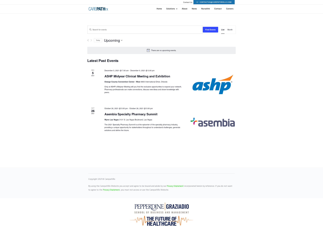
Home (159, 8)
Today (98, 40)
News (194, 8)
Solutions (170, 8)
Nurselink (205, 8)
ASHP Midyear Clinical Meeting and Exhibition (137, 76)
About (184, 8)
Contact (218, 8)
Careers (229, 8)
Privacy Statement (175, 186)
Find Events (210, 29)
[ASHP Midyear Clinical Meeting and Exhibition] (213, 85)
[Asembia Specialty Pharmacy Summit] (213, 123)
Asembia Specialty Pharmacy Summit (130, 114)
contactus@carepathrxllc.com (216, 2)
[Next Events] (91, 40)
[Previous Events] (88, 40)
